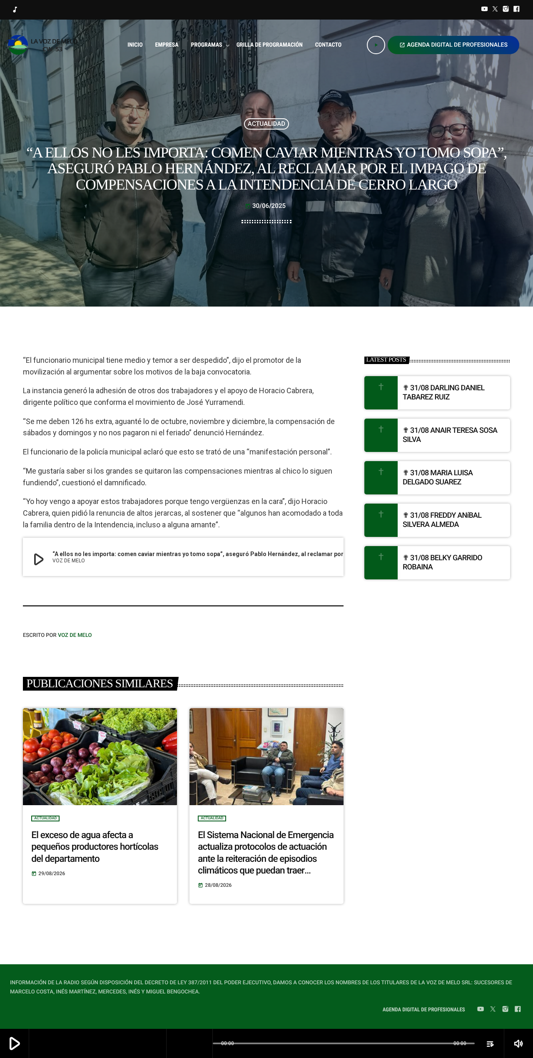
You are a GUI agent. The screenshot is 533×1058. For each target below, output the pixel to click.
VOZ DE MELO (75, 635)
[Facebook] (516, 10)
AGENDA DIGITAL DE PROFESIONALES (453, 45)
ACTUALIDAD (266, 123)
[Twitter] (495, 10)
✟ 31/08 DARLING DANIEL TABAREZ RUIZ (444, 393)
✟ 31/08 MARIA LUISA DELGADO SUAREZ (438, 478)
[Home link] (45, 45)
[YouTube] (484, 10)
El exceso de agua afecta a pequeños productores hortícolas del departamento (94, 847)
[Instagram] (506, 10)
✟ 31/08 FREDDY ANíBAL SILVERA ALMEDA (442, 520)
